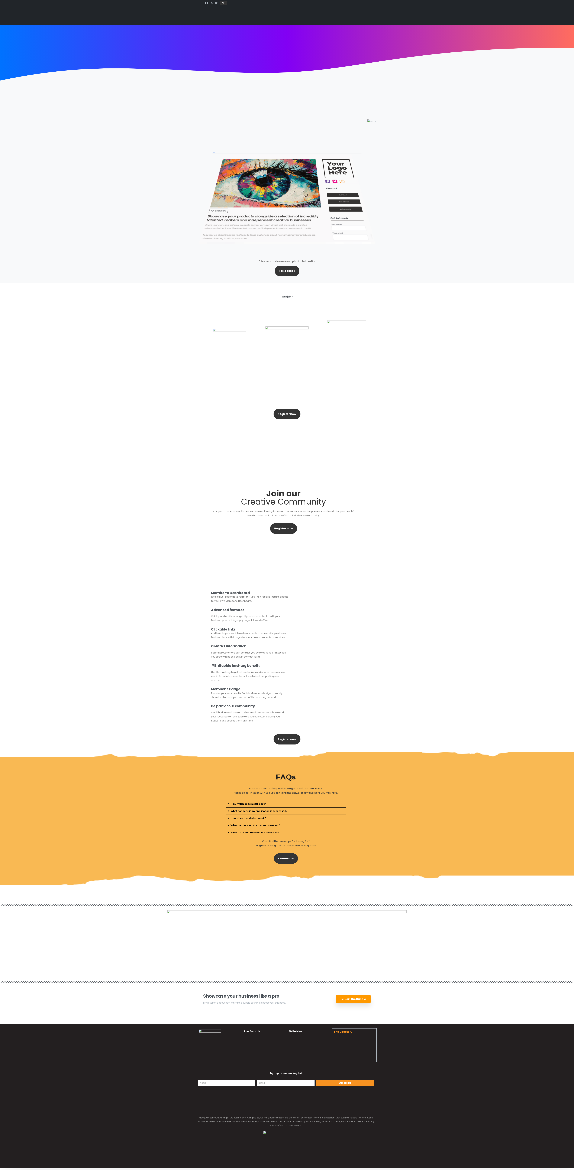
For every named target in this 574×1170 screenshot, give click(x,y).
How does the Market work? (248, 818)
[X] (211, 3)
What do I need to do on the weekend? (254, 832)
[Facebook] (206, 3)
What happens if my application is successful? (258, 811)
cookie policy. (308, 1167)
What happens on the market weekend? (255, 825)
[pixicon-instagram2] (218, 1061)
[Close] (318, 1167)
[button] (286, 804)
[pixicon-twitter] (210, 1061)
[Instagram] (216, 3)
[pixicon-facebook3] (202, 1061)
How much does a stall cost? (248, 803)
